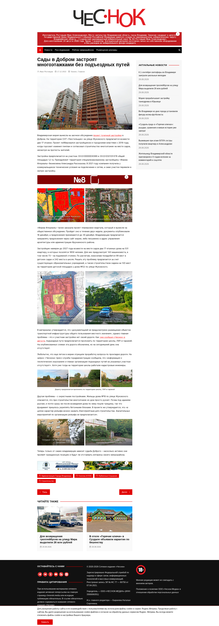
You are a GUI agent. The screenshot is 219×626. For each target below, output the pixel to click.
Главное (81, 72)
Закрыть (45, 622)
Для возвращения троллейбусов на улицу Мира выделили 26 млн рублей (58, 539)
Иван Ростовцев (46, 72)
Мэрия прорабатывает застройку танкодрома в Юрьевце (154, 100)
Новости (48, 50)
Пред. (44, 492)
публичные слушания (108, 476)
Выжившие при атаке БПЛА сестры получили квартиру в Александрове (155, 142)
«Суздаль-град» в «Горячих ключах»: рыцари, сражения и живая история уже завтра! (157, 127)
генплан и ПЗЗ (85, 476)
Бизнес (74, 72)
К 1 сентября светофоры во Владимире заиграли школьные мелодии (157, 74)
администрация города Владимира (56, 476)
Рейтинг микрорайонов (83, 50)
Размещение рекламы (106, 50)
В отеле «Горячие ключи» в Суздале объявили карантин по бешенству (109, 539)
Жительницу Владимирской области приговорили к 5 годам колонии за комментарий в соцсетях (155, 157)
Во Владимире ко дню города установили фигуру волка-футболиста (158, 113)
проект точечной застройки (107, 135)
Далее (124, 492)
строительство (48, 481)
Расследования (62, 50)
